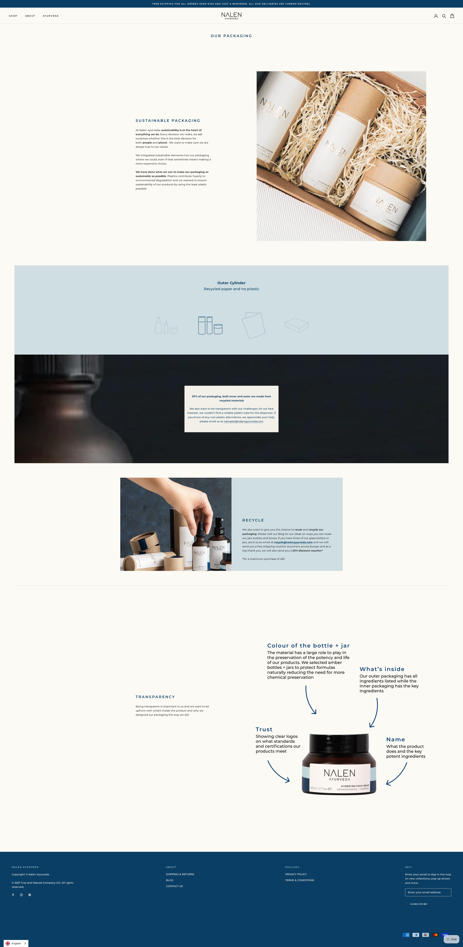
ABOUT (30, 15)
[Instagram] (21, 895)
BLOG (170, 880)
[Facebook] (13, 895)
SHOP (13, 15)
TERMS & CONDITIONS (299, 880)
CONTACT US (174, 886)
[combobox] (16, 943)
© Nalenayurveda (27, 935)
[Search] (444, 16)
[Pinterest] (29, 895)
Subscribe (419, 904)
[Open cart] (452, 16)
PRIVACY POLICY (296, 874)
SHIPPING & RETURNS (180, 874)
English (16, 943)
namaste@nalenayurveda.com (243, 421)
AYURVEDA (51, 15)
